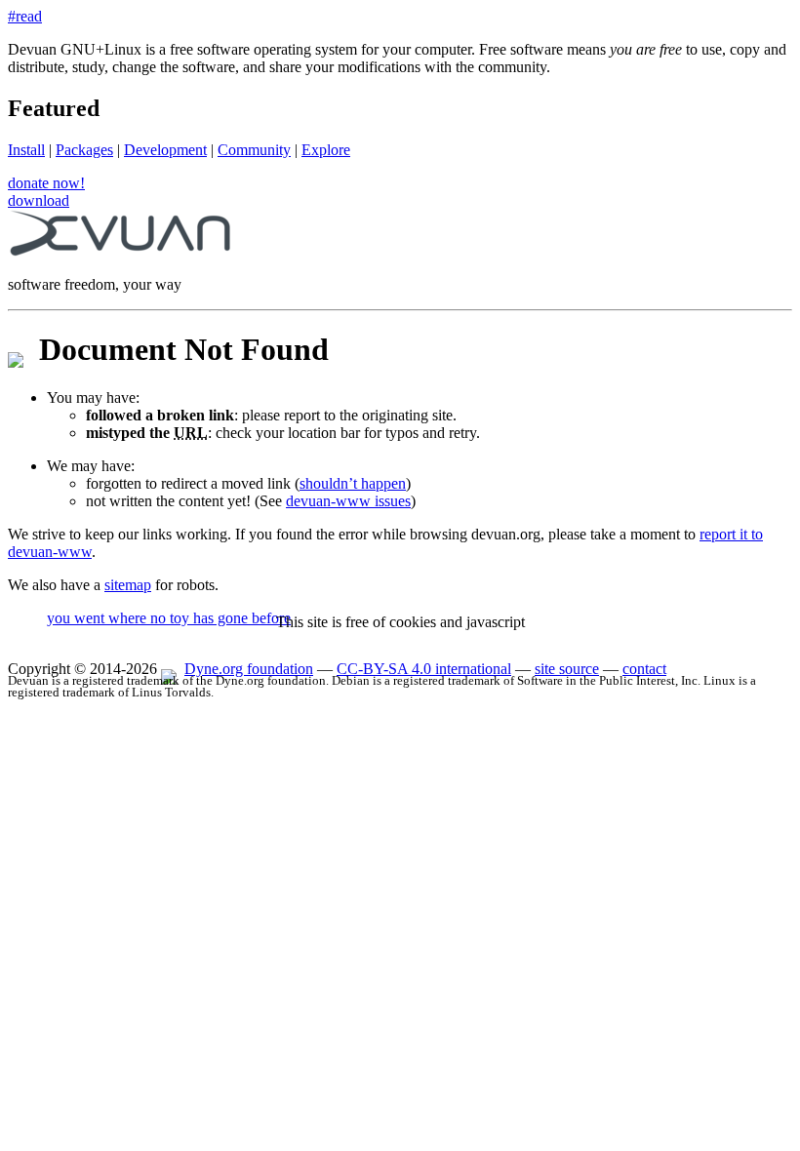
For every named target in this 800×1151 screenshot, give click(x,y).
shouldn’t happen (353, 483)
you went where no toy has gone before (169, 618)
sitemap (127, 584)
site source (567, 668)
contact (644, 668)
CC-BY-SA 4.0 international (424, 668)
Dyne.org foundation (248, 668)
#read (25, 16)
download (38, 200)
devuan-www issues (348, 501)
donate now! (46, 183)
